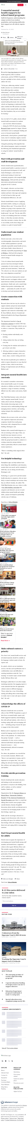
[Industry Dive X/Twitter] (9, 1061)
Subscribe (20, 4)
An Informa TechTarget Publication (14, 1)
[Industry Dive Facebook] (5, 1061)
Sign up (14, 905)
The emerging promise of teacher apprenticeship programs (14, 976)
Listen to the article (11, 69)
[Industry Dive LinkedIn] (2, 1061)
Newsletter (4, 1077)
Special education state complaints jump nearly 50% (15, 1000)
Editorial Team (5, 1073)
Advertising (17, 1072)
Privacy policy (4, 1118)
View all (4, 1048)
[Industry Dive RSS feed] (12, 1061)
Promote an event (18, 1083)
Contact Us (4, 1075)
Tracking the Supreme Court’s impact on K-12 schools (14, 960)
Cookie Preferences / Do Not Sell (14, 1120)
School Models (12, 882)
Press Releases (5, 1084)
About (3, 1070)
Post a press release (12, 1048)
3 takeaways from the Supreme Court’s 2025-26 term (14, 934)
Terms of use (13, 1118)
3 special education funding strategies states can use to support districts (15, 984)
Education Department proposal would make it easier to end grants (14, 993)
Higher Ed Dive (18, 1091)
